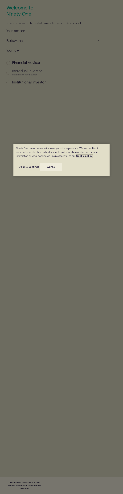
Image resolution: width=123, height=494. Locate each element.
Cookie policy (84, 156)
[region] (61, 160)
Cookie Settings (29, 167)
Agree (51, 167)
